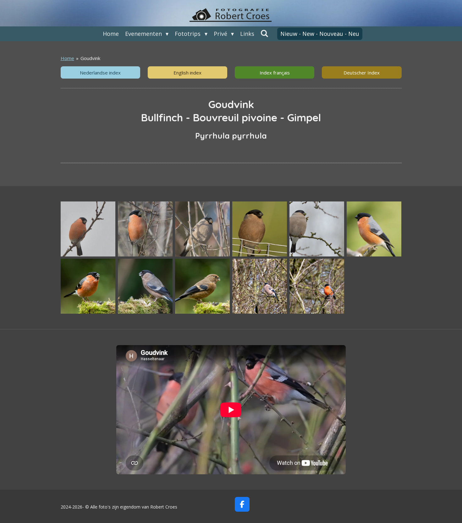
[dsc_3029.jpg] (259, 229)
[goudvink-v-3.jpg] (202, 229)
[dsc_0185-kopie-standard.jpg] (316, 286)
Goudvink (90, 58)
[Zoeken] (264, 33)
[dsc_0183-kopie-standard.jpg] (259, 286)
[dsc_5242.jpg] (145, 286)
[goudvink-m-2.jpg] (145, 229)
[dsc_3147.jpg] (374, 229)
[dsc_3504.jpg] (88, 286)
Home (67, 58)
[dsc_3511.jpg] (202, 286)
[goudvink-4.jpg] (316, 229)
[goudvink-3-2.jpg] (88, 229)
